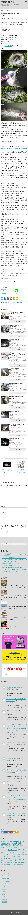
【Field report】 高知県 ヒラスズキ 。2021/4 (17, 312)
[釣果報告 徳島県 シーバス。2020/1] (5, 442)
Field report (5, 876)
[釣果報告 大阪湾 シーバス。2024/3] (5, 414)
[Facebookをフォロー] (5, 298)
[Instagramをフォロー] (8, 298)
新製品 (4, 894)
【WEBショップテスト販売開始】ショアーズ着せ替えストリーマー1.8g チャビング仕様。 (14, 571)
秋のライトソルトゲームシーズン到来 (17, 425)
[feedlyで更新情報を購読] (14, 298)
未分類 (4, 896)
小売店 (4, 891)
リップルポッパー (9, 860)
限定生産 (4, 902)
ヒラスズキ (15, 854)
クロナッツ (19, 847)
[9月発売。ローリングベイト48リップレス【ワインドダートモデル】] (5, 356)
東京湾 (17, 862)
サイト (3, 518)
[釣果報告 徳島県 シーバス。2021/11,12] (5, 343)
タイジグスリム (17, 852)
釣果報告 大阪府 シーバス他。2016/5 (17, 326)
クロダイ (15, 847)
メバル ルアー (20, 858)
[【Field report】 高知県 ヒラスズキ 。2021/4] (5, 315)
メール (3, 512)
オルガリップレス (6, 847)
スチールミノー (22, 850)
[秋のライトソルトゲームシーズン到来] (5, 427)
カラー (4, 886)
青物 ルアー (12, 865)
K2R (17, 845)
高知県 (21, 864)
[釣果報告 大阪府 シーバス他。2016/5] (5, 329)
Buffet (12, 841)
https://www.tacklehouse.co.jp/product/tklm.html (14, 148)
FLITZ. (14, 843)
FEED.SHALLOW (7, 843)
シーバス (8, 302)
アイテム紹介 (6, 881)
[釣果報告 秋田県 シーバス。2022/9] (5, 387)
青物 (5, 865)
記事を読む (18, 321)
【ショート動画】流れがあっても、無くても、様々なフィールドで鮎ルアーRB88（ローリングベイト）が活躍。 (14, 559)
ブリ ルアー (11, 856)
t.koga (20, 302)
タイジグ (10, 852)
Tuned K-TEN (8, 46)
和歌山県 (7, 862)
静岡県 (14, 302)
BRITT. (9, 841)
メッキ (12, 858)
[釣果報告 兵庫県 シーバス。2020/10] (5, 372)
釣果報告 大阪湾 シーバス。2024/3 (17, 411)
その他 (4, 889)
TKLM (4, 302)
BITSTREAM (3, 841)
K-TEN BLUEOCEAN (11, 844)
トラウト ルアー (6, 854)
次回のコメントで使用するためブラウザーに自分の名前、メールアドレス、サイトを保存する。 (14, 527)
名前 (3, 506)
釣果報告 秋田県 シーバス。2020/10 (17, 397)
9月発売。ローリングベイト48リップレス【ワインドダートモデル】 (17, 354)
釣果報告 (11, 18)
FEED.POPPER (19, 841)
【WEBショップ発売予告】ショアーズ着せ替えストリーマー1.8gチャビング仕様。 (13, 597)
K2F (14, 845)
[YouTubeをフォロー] (11, 298)
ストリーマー (4, 852)
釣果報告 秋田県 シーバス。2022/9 (17, 384)
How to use (5, 878)
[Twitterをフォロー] (2, 298)
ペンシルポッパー (18, 856)
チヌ (22, 852)
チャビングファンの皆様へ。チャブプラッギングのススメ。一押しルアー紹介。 (13, 587)
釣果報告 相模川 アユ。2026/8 (10, 563)
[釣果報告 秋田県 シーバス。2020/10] (5, 400)
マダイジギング (6, 858)
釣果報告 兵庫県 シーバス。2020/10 (17, 369)
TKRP (24, 845)
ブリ (6, 856)
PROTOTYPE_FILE (7, 2)
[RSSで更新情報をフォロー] (17, 298)
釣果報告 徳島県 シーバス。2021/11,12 (17, 340)
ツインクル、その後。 (12, 710)
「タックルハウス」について (10, 873)
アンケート (5, 883)
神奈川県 (21, 862)
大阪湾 (13, 862)
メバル (15, 858)
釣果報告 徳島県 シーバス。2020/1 (17, 439)
